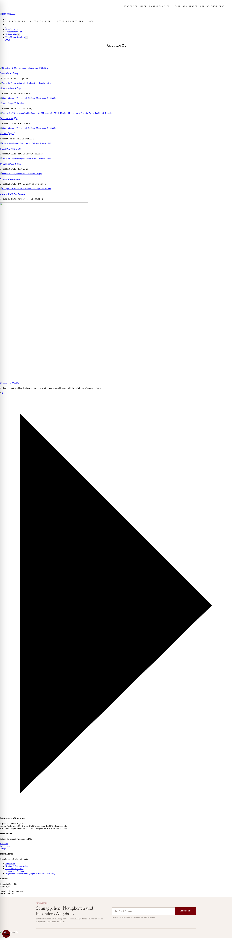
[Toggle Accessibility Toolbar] (6, 934)
